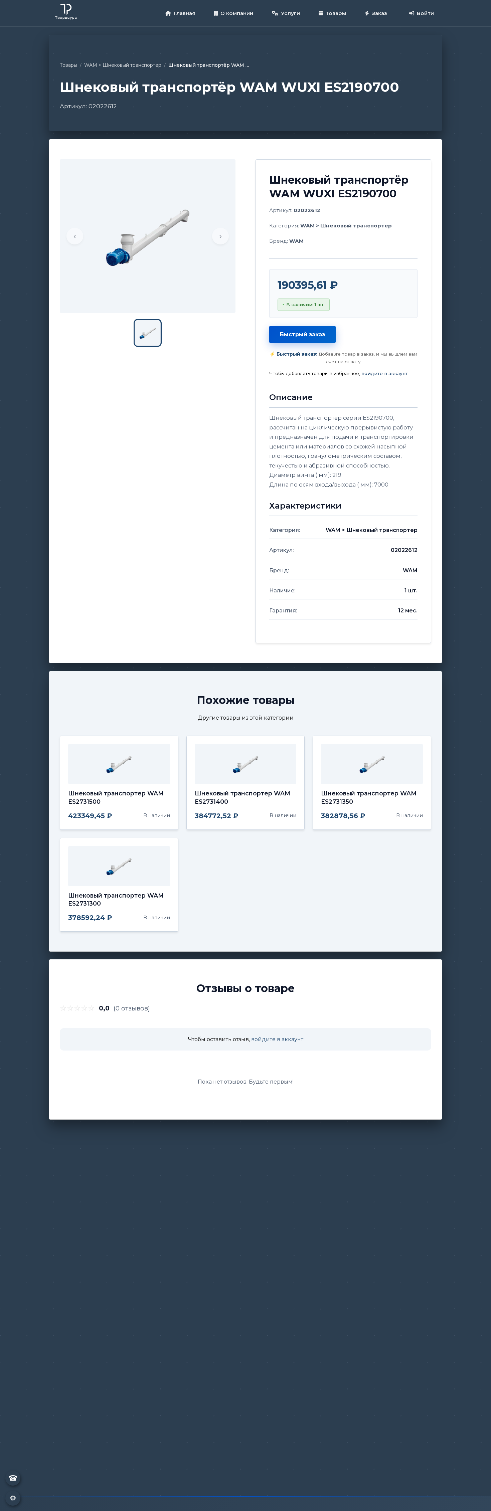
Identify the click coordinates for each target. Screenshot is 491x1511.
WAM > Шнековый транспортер (122, 65)
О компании (236, 13)
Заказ (379, 13)
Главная (184, 13)
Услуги (290, 13)
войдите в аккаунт (384, 373)
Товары (336, 13)
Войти (425, 13)
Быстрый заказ (302, 334)
